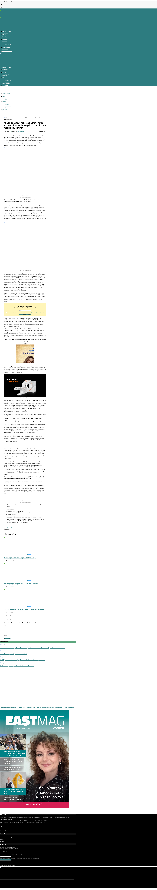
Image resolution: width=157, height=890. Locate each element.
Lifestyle (4, 39)
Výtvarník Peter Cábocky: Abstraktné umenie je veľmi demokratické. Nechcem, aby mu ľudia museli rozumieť (32, 648)
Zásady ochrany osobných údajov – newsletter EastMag (36, 312)
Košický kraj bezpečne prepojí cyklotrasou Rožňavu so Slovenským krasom (22, 660)
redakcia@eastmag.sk (7, 2)
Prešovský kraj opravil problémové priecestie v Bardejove (21, 583)
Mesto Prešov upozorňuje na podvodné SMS (13, 654)
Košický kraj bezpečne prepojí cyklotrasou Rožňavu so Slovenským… (24, 609)
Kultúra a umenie (6, 31)
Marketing (7, 45)
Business (4, 41)
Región (4, 36)
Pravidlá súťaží (3, 831)
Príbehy (4, 34)
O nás (1, 862)
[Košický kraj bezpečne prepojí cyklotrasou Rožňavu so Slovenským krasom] (2, 657)
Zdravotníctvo (6, 47)
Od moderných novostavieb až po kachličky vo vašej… (20, 558)
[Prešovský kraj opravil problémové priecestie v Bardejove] (2, 663)
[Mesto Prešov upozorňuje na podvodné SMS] (1, 651)
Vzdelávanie (5, 49)
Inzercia (2, 841)
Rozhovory (5, 33)
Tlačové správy (8, 38)
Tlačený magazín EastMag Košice (7, 865)
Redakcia (2, 839)
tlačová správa (7, 531)
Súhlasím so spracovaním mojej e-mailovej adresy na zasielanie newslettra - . (26, 312)
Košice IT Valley (8, 44)
